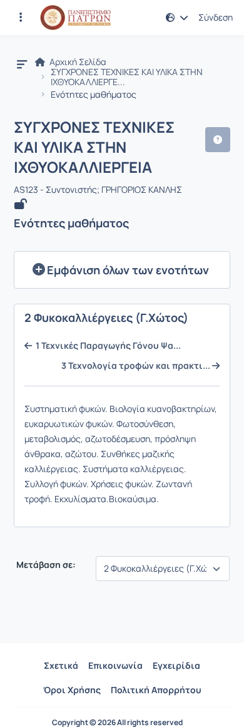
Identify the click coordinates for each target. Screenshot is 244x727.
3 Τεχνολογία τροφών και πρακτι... (136, 366)
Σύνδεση (215, 18)
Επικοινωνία (115, 665)
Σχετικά (61, 665)
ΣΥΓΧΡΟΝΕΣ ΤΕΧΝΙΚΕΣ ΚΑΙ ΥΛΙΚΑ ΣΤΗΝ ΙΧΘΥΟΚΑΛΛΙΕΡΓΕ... (127, 77)
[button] (20, 17)
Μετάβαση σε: (45, 565)
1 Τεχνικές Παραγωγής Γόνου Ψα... (106, 346)
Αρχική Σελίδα (77, 62)
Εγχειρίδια (176, 665)
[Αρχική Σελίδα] (75, 17)
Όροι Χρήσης (72, 690)
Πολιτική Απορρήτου (156, 690)
